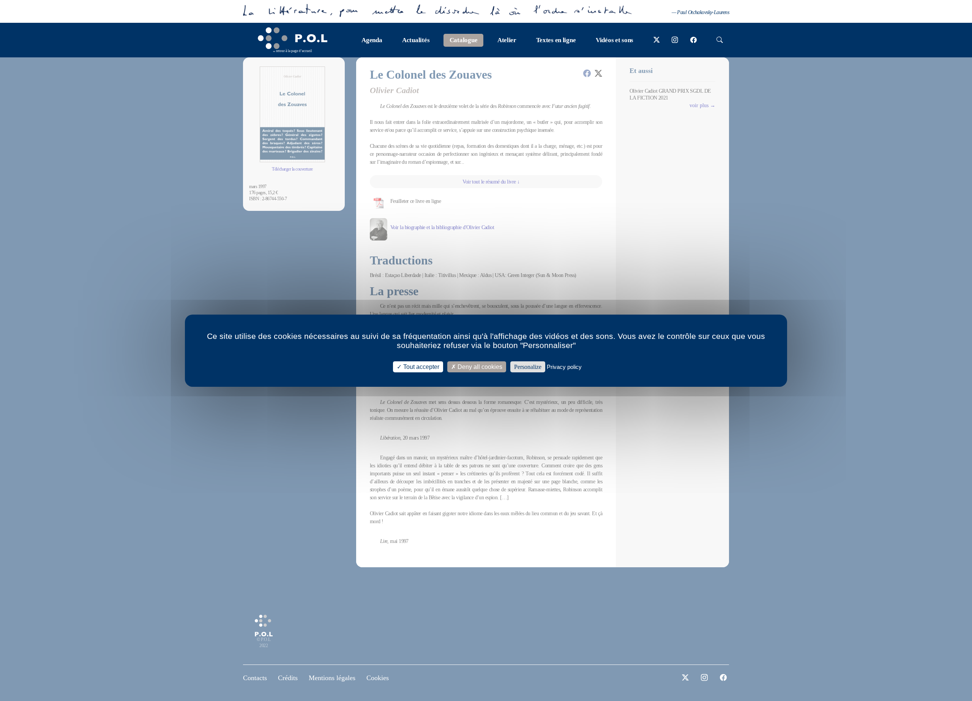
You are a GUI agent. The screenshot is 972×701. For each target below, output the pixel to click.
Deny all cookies (479, 366)
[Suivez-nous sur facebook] (693, 40)
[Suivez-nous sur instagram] (675, 40)
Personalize (527, 366)
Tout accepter (420, 366)
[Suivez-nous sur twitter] (656, 40)
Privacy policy (564, 366)
